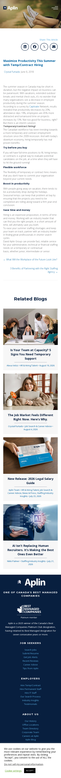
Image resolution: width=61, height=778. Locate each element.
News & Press (29, 493)
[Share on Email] (54, 47)
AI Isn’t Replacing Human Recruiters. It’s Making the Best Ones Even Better (30, 550)
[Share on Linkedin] (25, 47)
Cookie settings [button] (13, 770)
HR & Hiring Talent (29, 365)
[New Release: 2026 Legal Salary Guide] (30, 455)
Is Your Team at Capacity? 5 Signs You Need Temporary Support (30, 354)
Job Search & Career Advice (38, 426)
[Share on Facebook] (35, 47)
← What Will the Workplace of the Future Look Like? (30, 259)
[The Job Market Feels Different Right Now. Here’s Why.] (30, 391)
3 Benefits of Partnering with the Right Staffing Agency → (34, 270)
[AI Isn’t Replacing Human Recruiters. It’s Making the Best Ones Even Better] (30, 522)
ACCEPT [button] (30, 770)
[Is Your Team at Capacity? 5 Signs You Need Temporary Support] (30, 326)
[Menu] (54, 8)
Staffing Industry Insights (33, 561)
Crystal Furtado (12, 71)
